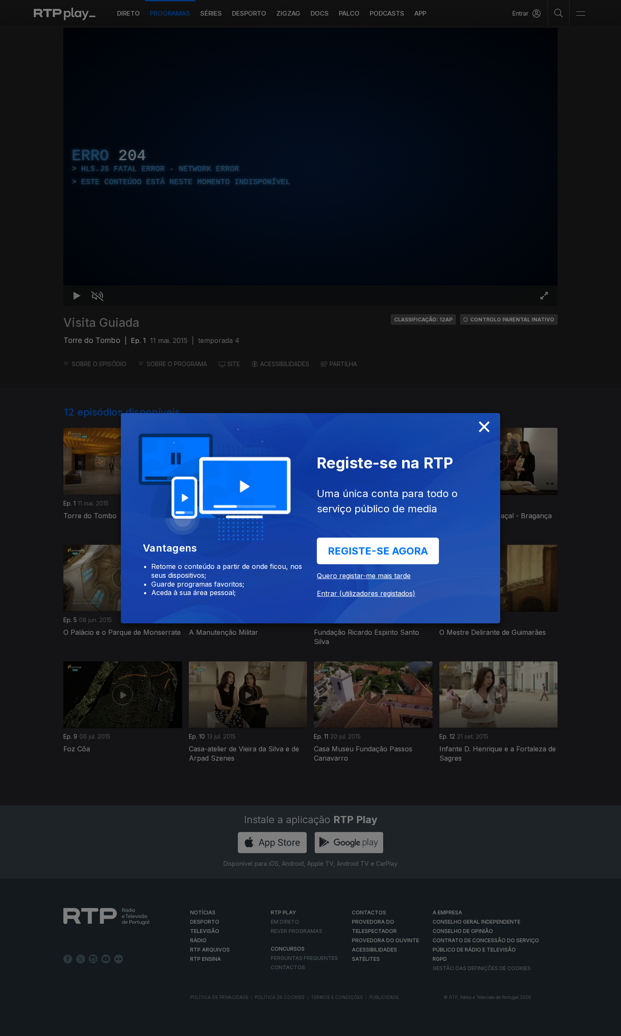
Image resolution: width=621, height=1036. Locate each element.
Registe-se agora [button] (378, 551)
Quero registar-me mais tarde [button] (364, 575)
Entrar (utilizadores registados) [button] (366, 593)
